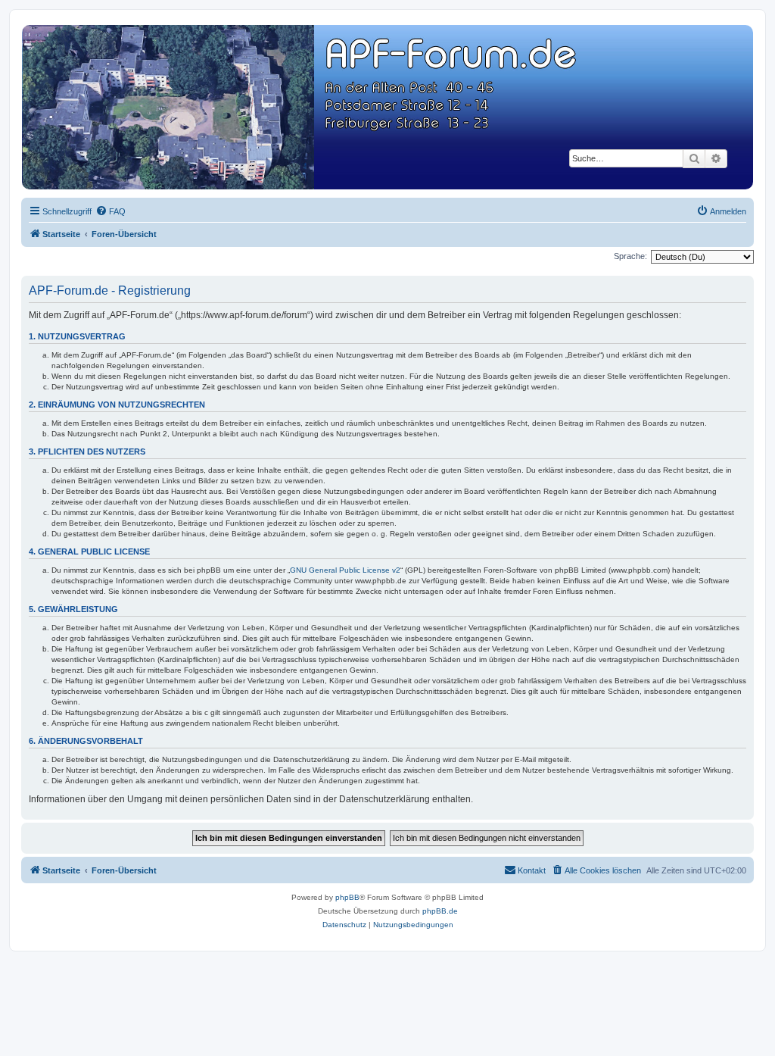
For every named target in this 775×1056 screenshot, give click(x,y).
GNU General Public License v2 (345, 570)
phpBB (347, 897)
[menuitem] (110, 211)
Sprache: (630, 256)
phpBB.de (440, 911)
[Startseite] (386, 107)
